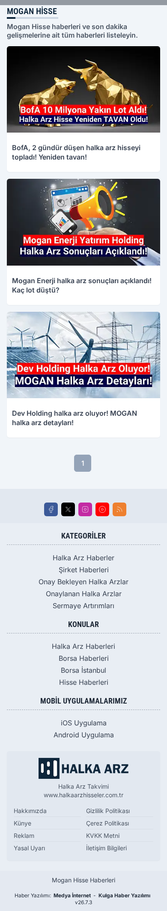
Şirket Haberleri (84, 569)
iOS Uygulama (84, 723)
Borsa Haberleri (84, 658)
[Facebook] (51, 509)
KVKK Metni (102, 835)
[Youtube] (102, 509)
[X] (68, 509)
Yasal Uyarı (29, 848)
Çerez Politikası (107, 823)
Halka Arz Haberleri (83, 646)
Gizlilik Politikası (108, 810)
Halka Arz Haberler (83, 557)
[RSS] (119, 509)
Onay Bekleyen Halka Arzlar (83, 581)
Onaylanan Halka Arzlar (84, 593)
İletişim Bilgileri (106, 848)
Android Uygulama (84, 735)
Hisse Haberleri (83, 682)
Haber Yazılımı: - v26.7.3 (82, 898)
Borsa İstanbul (83, 670)
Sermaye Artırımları (83, 605)
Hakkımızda (30, 810)
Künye (22, 823)
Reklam (24, 835)
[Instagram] (85, 509)
